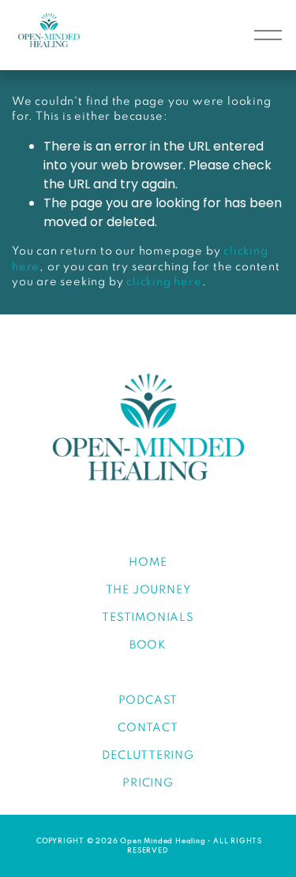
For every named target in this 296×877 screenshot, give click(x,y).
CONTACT (148, 728)
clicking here (163, 282)
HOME (148, 562)
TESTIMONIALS (148, 617)
